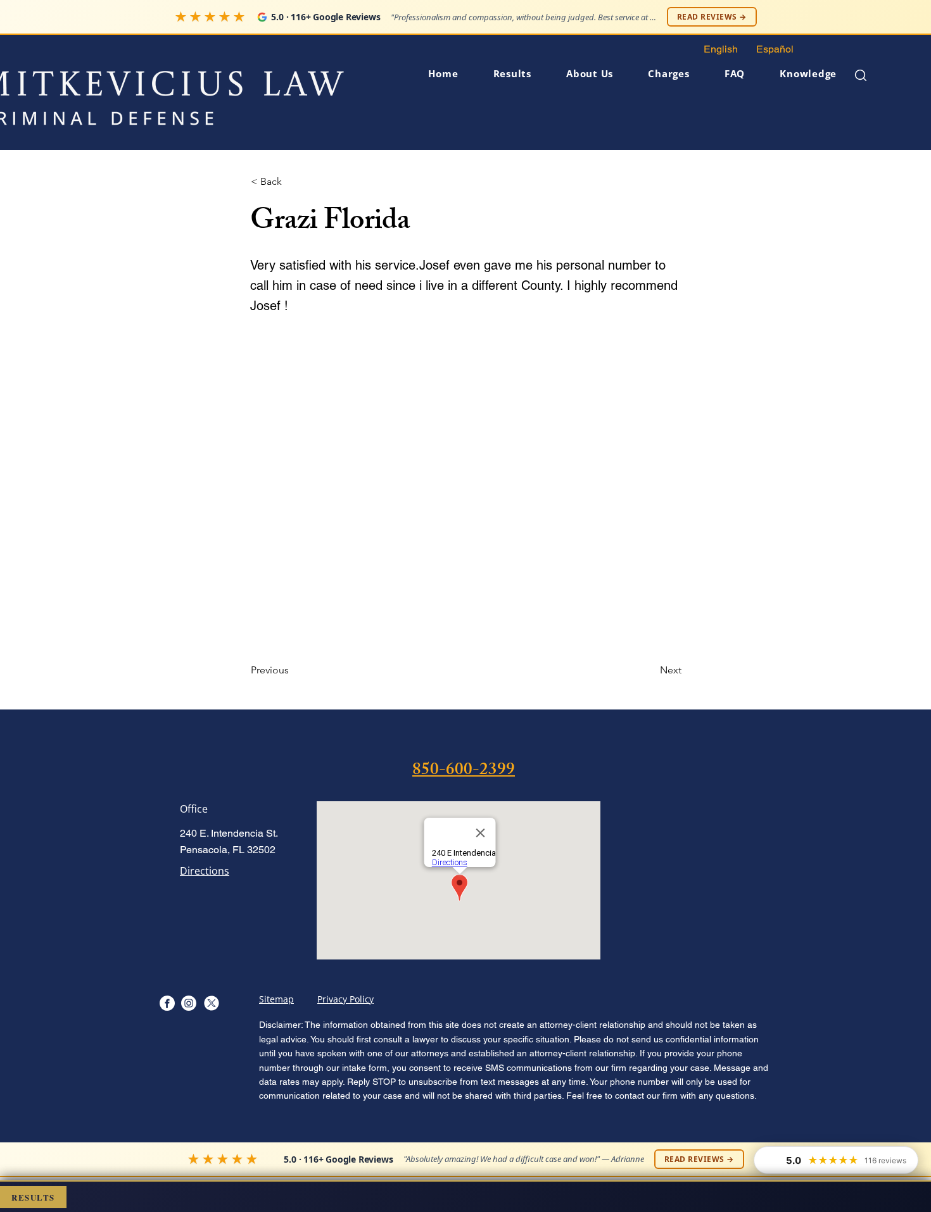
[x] (211, 1003)
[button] (580, 73)
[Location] (167, 1003)
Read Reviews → (712, 16)
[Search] (860, 75)
